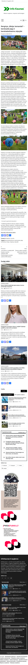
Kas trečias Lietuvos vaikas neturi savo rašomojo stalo (15, 458)
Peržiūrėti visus (21, 432)
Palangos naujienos (15, 662)
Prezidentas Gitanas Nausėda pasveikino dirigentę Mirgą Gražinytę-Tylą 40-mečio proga (15, 443)
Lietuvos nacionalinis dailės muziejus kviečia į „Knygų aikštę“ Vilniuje (17, 608)
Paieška (3, 389)
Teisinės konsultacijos (22, 656)
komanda (3, 242)
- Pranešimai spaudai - (21, 661)
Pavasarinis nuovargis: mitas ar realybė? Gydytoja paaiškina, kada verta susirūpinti (13, 327)
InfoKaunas (18, 653)
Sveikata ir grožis (10, 238)
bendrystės (17, 240)
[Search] (26, 20)
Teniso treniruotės (11, 661)
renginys (12, 242)
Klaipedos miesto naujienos (18, 658)
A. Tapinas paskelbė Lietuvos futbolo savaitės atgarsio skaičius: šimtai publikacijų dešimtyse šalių (17, 407)
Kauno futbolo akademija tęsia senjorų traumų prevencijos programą (12, 286)
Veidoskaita (3, 661)
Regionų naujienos (4, 662)
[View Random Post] (21, 20)
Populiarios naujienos (20, 394)
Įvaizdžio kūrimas (23, 659)
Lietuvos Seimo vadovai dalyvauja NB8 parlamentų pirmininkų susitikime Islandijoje (15, 437)
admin (2, 288)
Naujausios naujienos (7, 394)
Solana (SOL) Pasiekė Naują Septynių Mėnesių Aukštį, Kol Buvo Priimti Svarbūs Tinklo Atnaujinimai (17, 398)
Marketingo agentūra (10, 656)
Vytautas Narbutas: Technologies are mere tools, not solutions (15, 453)
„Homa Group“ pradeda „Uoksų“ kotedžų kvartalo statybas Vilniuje (14, 448)
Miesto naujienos (4, 659)
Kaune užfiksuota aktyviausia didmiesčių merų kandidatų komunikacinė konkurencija (17, 415)
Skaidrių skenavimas (5, 658)
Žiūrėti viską (22, 582)
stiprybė (16, 242)
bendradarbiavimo (9, 240)
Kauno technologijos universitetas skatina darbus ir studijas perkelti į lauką (17, 424)
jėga (22, 240)
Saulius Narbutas (14, 659)
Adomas (2, 371)
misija (7, 242)
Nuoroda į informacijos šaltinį (8, 232)
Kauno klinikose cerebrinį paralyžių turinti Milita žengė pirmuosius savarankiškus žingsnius (13, 368)
